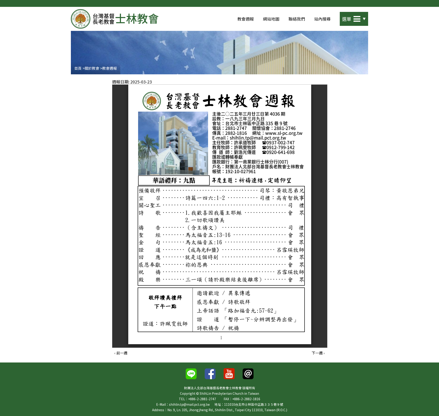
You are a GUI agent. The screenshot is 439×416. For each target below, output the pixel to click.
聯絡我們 (297, 19)
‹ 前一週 (120, 353)
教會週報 (245, 19)
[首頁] (114, 19)
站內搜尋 (322, 19)
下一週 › (318, 353)
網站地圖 (271, 19)
